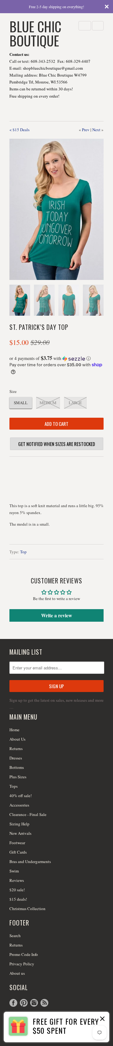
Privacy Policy (21, 964)
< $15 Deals (19, 129)
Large (75, 402)
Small (21, 402)
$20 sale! (17, 890)
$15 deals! (18, 899)
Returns (16, 748)
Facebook (13, 1003)
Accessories (19, 805)
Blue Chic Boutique (35, 33)
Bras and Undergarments (30, 861)
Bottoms (16, 767)
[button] (56, 358)
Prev (85, 129)
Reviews (16, 880)
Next (96, 129)
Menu (84, 25)
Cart (98, 25)
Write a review (56, 615)
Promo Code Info (23, 954)
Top (23, 552)
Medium (48, 402)
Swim (14, 871)
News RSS (44, 1003)
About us (17, 973)
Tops (13, 786)
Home (14, 729)
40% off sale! (20, 795)
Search (15, 935)
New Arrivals (20, 833)
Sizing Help (19, 824)
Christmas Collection (27, 908)
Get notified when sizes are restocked (56, 443)
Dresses (15, 758)
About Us (17, 739)
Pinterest (24, 1003)
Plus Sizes (17, 777)
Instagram (34, 1003)
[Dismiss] (101, 1019)
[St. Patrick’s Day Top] (56, 209)
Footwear (17, 842)
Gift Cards (18, 852)
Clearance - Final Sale (27, 814)
